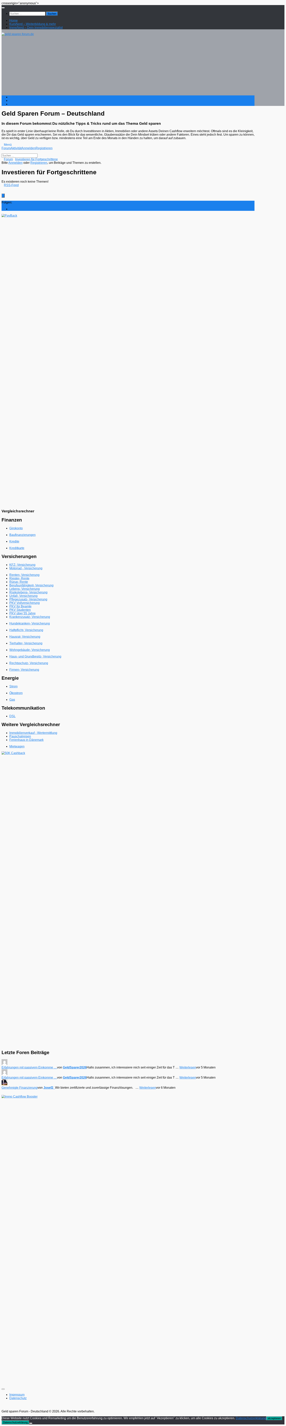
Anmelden (28, 148)
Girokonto (16, 528)
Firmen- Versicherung (24, 669)
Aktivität (16, 148)
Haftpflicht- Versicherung (26, 630)
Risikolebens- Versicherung (28, 592)
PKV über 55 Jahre (22, 613)
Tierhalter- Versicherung (25, 643)
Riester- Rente (19, 578)
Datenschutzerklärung (251, 1418)
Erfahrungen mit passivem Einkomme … (29, 1067)
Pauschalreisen (20, 736)
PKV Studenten (20, 609)
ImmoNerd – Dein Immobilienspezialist (36, 27)
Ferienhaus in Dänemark (26, 739)
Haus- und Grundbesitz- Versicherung (35, 656)
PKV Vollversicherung (24, 602)
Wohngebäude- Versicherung (29, 650)
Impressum (17, 1394)
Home (13, 20)
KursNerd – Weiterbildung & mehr (32, 24)
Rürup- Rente (18, 581)
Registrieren (44, 148)
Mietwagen (17, 746)
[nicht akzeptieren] (30, 1423)
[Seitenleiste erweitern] (3, 196)
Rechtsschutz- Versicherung (28, 663)
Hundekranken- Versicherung (29, 623)
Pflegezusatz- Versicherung (28, 599)
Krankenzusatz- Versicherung (29, 616)
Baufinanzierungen (22, 534)
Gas (12, 699)
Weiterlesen (187, 1067)
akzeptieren (274, 1418)
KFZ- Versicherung (22, 564)
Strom (13, 686)
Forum (6, 148)
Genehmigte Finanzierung (20, 1087)
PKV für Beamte (20, 606)
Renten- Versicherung (24, 575)
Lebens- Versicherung (24, 588)
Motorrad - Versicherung (25, 568)
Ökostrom (16, 693)
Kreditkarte (16, 548)
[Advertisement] (128, 65)
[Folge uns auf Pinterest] (10, 209)
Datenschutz (18, 1398)
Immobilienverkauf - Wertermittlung (33, 732)
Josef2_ (49, 1087)
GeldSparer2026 (75, 1067)
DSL (12, 716)
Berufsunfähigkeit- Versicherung (31, 585)
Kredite (14, 541)
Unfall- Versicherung (23, 595)
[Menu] (3, 7)
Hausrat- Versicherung (24, 636)
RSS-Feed (11, 185)
